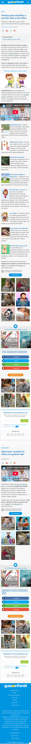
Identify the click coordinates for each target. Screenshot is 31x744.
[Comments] (14, 31)
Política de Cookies (11, 426)
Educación (5, 448)
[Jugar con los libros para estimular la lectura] (8, 530)
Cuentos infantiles (22, 352)
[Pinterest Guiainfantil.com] (12, 435)
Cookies (14, 693)
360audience (20, 742)
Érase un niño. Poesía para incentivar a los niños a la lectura (22, 302)
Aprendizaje (14, 590)
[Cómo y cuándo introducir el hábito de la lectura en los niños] (23, 530)
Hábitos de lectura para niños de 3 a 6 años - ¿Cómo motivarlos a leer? (7, 389)
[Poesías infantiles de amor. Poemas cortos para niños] (8, 321)
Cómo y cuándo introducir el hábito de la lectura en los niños (22, 525)
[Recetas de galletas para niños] (23, 544)
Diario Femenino (15, 738)
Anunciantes (14, 702)
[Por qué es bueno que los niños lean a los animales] (23, 291)
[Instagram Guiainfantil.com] (15, 435)
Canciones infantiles (12, 352)
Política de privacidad (14, 695)
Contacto (14, 700)
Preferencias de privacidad (15, 424)
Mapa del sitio (15, 705)
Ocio (3, 12)
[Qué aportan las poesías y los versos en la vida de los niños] (23, 321)
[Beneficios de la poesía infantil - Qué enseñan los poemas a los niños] (8, 306)
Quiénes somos (14, 690)
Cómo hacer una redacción (19, 228)
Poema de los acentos (17, 157)
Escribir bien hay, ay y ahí (18, 246)
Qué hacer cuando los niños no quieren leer (7, 288)
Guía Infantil (14, 735)
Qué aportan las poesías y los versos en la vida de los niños (22, 317)
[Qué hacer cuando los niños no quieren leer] (8, 291)
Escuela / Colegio (6, 590)
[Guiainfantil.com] (15, 3)
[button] (4, 2)
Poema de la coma (16, 142)
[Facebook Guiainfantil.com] (8, 435)
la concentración (12, 53)
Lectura (4, 352)
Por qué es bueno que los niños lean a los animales (22, 288)
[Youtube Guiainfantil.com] (23, 435)
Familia (4, 593)
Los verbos (13, 213)
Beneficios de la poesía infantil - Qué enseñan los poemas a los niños (7, 301)
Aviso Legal (14, 697)
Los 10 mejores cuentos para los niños (16, 329)
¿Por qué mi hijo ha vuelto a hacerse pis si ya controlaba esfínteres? (8, 404)
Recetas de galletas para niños (21, 541)
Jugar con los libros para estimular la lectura (6, 526)
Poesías (20, 266)
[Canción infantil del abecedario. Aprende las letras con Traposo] (8, 544)
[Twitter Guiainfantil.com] (19, 435)
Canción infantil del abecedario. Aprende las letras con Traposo (7, 541)
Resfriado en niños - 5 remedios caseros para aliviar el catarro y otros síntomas (23, 388)
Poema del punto (15, 125)
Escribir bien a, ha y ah (17, 190)
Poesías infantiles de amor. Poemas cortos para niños (7, 318)
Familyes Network (14, 733)
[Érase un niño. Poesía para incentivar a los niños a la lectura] (23, 306)
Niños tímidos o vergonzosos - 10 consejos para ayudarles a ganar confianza (22, 403)
